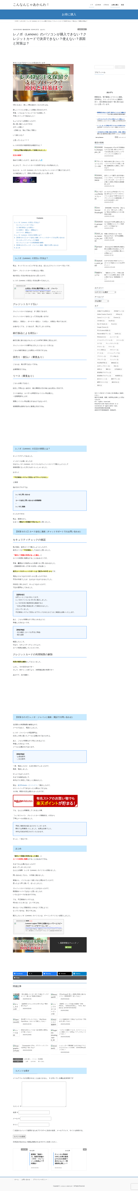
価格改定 (114, 363)
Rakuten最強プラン (104, 333)
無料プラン (115, 379)
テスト (111, 346)
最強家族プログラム (104, 372)
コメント (17, 1106)
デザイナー (114, 350)
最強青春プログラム (104, 375)
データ (100, 353)
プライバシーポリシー (40, 1179)
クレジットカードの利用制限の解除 (29, 242)
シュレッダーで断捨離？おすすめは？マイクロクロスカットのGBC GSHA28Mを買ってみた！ (72, 1047)
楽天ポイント (102, 379)
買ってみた (41, 1061)
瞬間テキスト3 (102, 382)
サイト (15, 1124)
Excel (114, 324)
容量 (99, 369)
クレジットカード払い (25, 225)
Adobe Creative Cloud (104, 314)
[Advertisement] (50, 54)
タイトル (120, 340)
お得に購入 (82, 29)
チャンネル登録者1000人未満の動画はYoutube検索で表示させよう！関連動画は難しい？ (61, 1158)
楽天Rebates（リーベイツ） (28, 785)
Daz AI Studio (102, 324)
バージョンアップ (113, 353)
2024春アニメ (119, 311)
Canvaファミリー (103, 317)
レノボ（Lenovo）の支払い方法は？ (27, 222)
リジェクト (114, 359)
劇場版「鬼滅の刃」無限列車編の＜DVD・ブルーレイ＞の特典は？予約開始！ (37, 1158)
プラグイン (101, 356)
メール (16, 1118)
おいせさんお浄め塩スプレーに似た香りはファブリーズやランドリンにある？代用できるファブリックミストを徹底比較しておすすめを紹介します (114, 196)
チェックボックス (112, 343)
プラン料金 (114, 356)
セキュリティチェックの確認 (27, 240)
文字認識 (118, 369)
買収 (99, 385)
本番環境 (118, 375)
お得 (27, 1061)
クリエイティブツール (104, 340)
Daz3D (111, 321)
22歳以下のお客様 (103, 311)
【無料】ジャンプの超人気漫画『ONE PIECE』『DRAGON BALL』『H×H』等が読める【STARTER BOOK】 (72, 1006)
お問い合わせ (26, 1179)
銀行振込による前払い (25, 227)
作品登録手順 (102, 363)
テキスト (100, 346)
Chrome (117, 317)
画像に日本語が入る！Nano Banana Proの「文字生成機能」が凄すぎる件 (114, 236)
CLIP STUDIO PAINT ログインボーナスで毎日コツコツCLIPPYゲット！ (114, 263)
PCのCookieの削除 (103, 330)
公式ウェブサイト (103, 366)
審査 (108, 369)
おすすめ (33, 1061)
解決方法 (115, 382)
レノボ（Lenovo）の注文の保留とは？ (28, 235)
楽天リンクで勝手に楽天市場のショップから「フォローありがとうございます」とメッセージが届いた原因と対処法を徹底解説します (114, 180)
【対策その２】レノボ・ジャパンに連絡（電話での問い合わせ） (37, 245)
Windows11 (101, 337)
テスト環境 (101, 350)
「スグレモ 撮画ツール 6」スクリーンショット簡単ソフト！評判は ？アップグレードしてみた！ (72, 1032)
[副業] (79, 1156)
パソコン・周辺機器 (37, 1059)
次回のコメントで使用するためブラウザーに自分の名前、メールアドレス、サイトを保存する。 (49, 1130)
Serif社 (118, 333)
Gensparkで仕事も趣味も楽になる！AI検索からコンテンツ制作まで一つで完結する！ (114, 224)
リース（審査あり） (24, 232)
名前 (15, 1112)
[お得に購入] (20, 1156)
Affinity (119, 314)
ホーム (16, 1179)
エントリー (114, 337)
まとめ (17, 247)
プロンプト (101, 359)
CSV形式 (100, 321)
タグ (99, 343)
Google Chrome (102, 327)
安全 (116, 366)
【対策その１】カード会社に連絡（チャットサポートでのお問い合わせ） (40, 237)
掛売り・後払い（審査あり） (27, 230)
